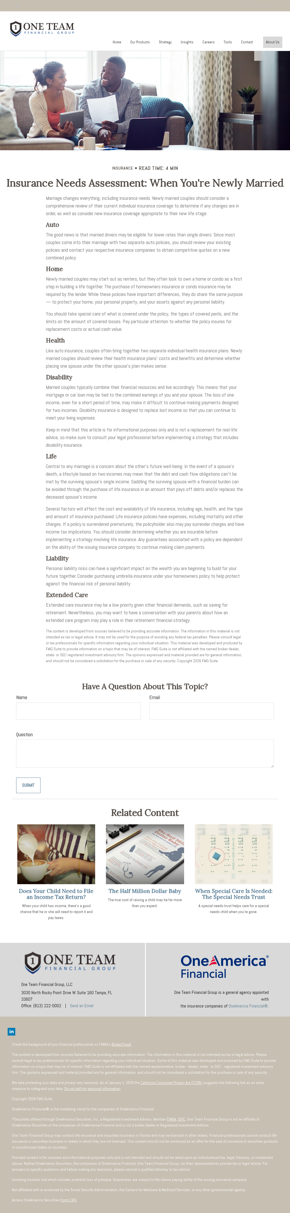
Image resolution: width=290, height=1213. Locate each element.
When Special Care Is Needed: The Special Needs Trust (233, 894)
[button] (140, 42)
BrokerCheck (121, 1044)
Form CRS (68, 1200)
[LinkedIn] (18, 5)
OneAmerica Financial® (248, 1006)
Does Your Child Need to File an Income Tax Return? (56, 894)
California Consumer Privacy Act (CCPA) (171, 1082)
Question (24, 734)
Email (154, 697)
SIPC (181, 1119)
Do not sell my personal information (92, 1088)
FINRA (171, 1119)
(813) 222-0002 (261, 5)
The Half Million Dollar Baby (145, 891)
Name (21, 697)
